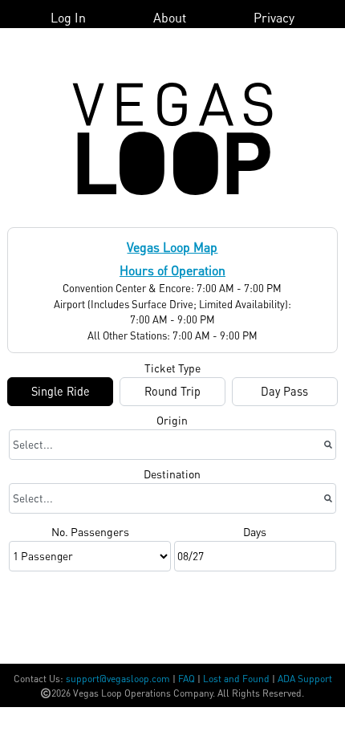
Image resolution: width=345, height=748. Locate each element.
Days (254, 531)
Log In (68, 17)
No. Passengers (90, 531)
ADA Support (305, 679)
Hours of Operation (172, 270)
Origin (172, 420)
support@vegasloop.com (118, 679)
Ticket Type (172, 367)
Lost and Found (236, 679)
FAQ (186, 679)
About (169, 17)
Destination (172, 473)
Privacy (274, 17)
